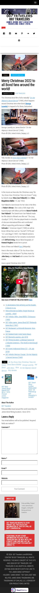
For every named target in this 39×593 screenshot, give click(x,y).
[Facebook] (5, 33)
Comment (6, 427)
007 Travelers (19, 19)
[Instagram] (11, 33)
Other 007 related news (17, 75)
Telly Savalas (12, 370)
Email (4, 468)
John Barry (10, 368)
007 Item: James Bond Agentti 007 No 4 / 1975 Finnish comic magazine (6, 392)
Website (5, 478)
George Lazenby (27, 365)
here (21, 246)
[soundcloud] (29, 33)
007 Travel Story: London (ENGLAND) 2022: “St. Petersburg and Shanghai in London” (32, 390)
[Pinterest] (23, 33)
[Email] (17, 33)
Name (4, 458)
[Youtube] (19, 40)
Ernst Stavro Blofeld (19, 158)
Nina (17, 367)
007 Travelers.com (19, 554)
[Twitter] (35, 33)
